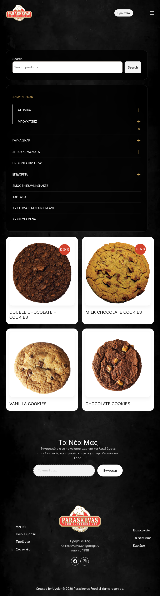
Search (17, 59)
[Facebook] (75, 561)
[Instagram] (84, 561)
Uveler (57, 588)
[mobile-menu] (148, 13)
